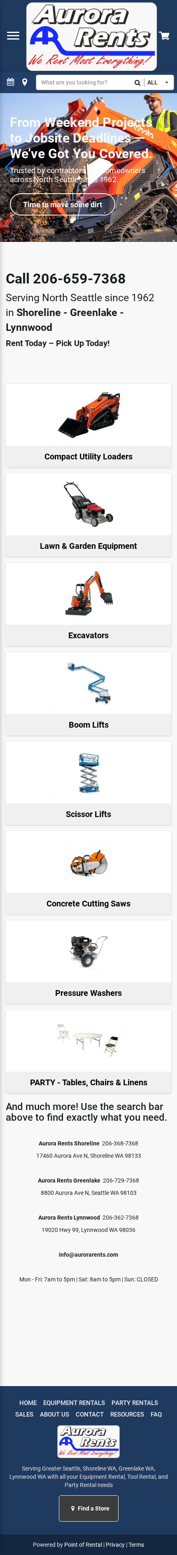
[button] (74, 1508)
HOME (28, 1403)
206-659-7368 (79, 278)
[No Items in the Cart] (164, 35)
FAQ (156, 1414)
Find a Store (93, 1508)
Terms (136, 1544)
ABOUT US (54, 1414)
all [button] (152, 82)
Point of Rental (83, 1544)
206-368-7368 (120, 1143)
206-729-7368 (121, 1180)
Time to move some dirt (62, 204)
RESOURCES (127, 1414)
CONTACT (90, 1414)
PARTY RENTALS (135, 1403)
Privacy (115, 1544)
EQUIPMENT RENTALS (74, 1403)
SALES (24, 1414)
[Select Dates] (10, 82)
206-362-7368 (120, 1217)
